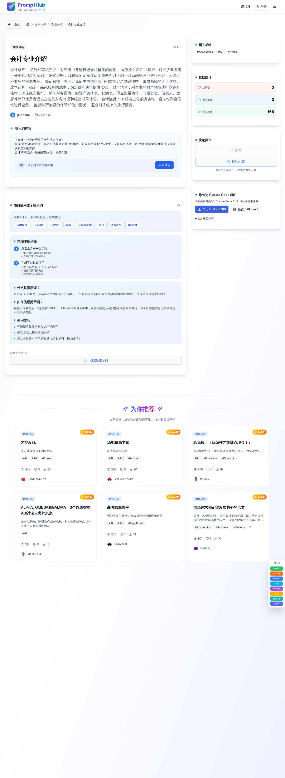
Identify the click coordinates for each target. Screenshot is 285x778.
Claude (39, 224)
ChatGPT (22, 224)
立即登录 (164, 165)
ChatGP (276, 568)
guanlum (23, 115)
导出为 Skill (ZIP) (214, 209)
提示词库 (40, 24)
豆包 (101, 224)
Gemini (54, 224)
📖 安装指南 (206, 218)
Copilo (277, 604)
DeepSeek (85, 224)
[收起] (179, 205)
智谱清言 (116, 224)
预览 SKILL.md (248, 209)
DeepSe (276, 588)
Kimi (68, 224)
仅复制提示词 (99, 360)
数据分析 (57, 24)
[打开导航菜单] (274, 6)
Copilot (132, 224)
